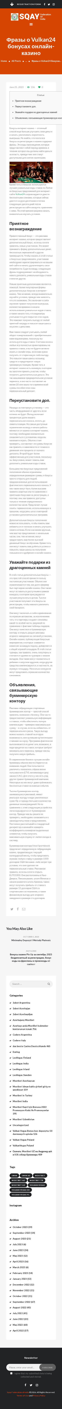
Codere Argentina (22, 1034)
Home (4, 61)
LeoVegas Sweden (22, 1075)
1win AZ (26, 1176)
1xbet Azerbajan (21, 1008)
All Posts (16, 61)
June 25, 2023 (16, 87)
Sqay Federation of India (18, 1392)
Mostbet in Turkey (22, 1095)
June (18, 1250)
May (18, 1255)
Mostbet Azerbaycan (24, 1080)
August (19, 1238)
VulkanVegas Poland (23, 1145)
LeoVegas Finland (22, 1057)
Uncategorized (21, 1125)
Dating (16, 1052)
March (19, 1267)
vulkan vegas (37, 1185)
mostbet (40, 1176)
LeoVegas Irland (21, 1069)
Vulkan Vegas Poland (23, 1139)
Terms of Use (23, 1395)
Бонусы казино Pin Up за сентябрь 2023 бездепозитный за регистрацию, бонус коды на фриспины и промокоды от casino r (31, 959)
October (20, 1227)
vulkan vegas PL (20, 1195)
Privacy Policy (39, 1395)
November (21, 1290)
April (18, 1261)
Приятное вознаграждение (28, 101)
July (18, 1244)
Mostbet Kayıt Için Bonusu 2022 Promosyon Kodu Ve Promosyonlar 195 (31, 1110)
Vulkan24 (20, 194)
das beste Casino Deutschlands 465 (31, 1046)
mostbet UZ (18, 1185)
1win (14, 1176)
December (21, 1284)
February (20, 1273)
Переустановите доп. (25, 106)
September (21, 1233)
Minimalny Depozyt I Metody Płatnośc (31, 940)
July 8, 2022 (31, 951)
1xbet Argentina (21, 1002)
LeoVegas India (20, 1063)
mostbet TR (36, 1180)
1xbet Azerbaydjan (23, 1014)
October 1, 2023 (31, 937)
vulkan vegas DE (21, 1190)
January (20, 1279)
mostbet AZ (18, 1180)
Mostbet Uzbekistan (23, 1119)
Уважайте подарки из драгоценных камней (36, 112)
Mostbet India (20, 1101)
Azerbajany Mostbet (23, 1020)
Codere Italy (19, 1040)
